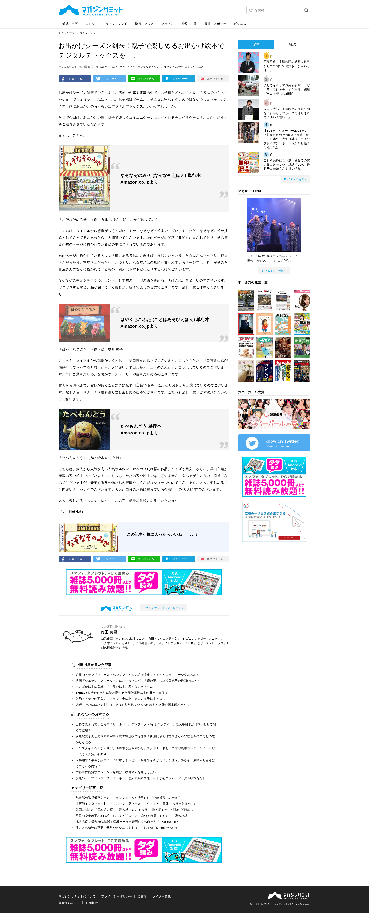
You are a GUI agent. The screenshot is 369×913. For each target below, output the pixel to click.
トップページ (67, 32)
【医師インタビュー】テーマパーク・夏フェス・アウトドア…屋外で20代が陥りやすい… (138, 803)
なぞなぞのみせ (173, 66)
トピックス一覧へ (275, 270)
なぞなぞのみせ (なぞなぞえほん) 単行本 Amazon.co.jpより (161, 178)
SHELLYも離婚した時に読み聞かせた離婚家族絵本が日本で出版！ (122, 692)
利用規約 (92, 903)
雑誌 (292, 44)
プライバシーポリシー (116, 896)
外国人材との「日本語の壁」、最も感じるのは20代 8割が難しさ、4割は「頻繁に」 (135, 809)
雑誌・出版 (70, 23)
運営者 (142, 896)
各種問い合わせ (69, 903)
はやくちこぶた (194, 66)
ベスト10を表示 (297, 179)
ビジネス (240, 23)
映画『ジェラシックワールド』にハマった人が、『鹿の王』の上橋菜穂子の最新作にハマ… (139, 680)
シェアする (75, 78)
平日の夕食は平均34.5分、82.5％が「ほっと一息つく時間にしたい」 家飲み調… (133, 815)
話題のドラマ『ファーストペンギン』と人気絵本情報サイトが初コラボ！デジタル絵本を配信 (141, 778)
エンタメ (92, 23)
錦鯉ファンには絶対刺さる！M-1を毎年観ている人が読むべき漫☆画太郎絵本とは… (134, 704)
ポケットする (215, 78)
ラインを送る (146, 78)
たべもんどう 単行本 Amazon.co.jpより (140, 429)
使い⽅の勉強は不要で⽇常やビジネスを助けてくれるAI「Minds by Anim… (128, 827)
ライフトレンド (116, 23)
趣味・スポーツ (215, 23)
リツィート (110, 78)
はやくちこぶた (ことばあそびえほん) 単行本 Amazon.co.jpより (165, 323)
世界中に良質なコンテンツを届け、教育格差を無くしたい (116, 772)
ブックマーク (181, 78)
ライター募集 (161, 896)
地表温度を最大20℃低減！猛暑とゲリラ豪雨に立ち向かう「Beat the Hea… (129, 821)
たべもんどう (128, 66)
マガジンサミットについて (77, 896)
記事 (256, 44)
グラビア (167, 23)
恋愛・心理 (189, 23)
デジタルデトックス (150, 66)
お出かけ (105, 66)
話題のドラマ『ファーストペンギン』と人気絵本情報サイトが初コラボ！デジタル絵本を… (139, 674)
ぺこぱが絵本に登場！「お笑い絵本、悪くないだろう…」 (116, 686)
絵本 (115, 66)
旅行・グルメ (144, 23)
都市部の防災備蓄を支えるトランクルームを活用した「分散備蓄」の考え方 (128, 797)
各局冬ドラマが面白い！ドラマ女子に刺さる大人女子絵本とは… (120, 698)
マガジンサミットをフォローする (164, 607)
